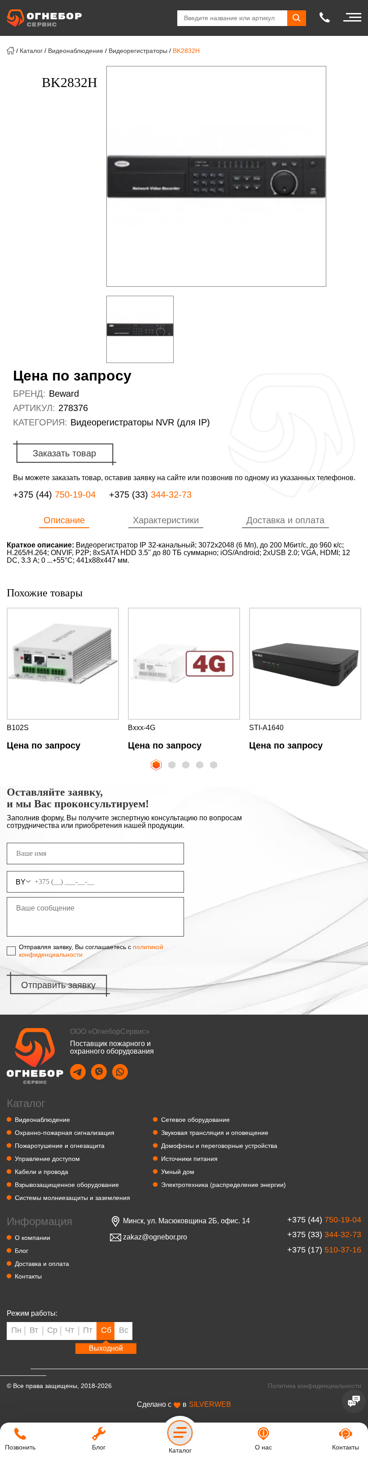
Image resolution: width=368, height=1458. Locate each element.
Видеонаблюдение (75, 50)
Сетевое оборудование (195, 1119)
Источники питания (189, 1158)
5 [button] (214, 765)
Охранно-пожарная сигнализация (64, 1132)
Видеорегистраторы (138, 50)
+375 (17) (324, 1250)
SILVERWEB (210, 1404)
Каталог (31, 50)
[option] (216, 176)
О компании (32, 1237)
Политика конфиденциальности (314, 1385)
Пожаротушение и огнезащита (60, 1145)
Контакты (28, 1276)
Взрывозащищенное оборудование (67, 1184)
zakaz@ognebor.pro (155, 1237)
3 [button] (186, 765)
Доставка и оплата (42, 1263)
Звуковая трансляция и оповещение (214, 1132)
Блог (21, 1250)
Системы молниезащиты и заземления (72, 1197)
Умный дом (177, 1171)
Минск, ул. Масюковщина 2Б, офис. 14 (186, 1221)
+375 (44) (54, 495)
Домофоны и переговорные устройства (219, 1145)
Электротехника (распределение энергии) (223, 1184)
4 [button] (200, 765)
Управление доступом (47, 1158)
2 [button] (172, 765)
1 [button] (155, 763)
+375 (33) (150, 495)
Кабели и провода (41, 1171)
